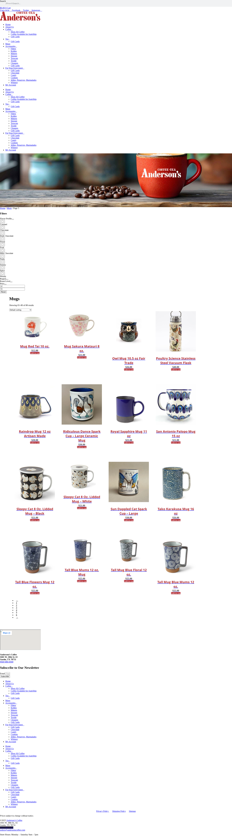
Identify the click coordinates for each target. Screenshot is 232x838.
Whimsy (14, 82)
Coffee (8, 29)
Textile (14, 61)
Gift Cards (15, 36)
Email (3, 673)
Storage (14, 56)
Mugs (7, 44)
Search (3, 1)
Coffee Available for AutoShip (24, 34)
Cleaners (14, 63)
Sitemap (132, 811)
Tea (6, 39)
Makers (14, 53)
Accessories (10, 46)
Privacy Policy (102, 811)
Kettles (14, 51)
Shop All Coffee (18, 32)
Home (8, 24)
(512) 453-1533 (6, 662)
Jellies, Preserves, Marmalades (23, 80)
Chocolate (15, 73)
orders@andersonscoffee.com (12, 830)
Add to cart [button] (35, 353)
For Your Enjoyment (14, 68)
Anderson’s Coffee (14, 820)
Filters (13, 49)
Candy (13, 75)
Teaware (14, 58)
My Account (10, 85)
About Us (9, 27)
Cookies (14, 78)
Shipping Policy (119, 811)
